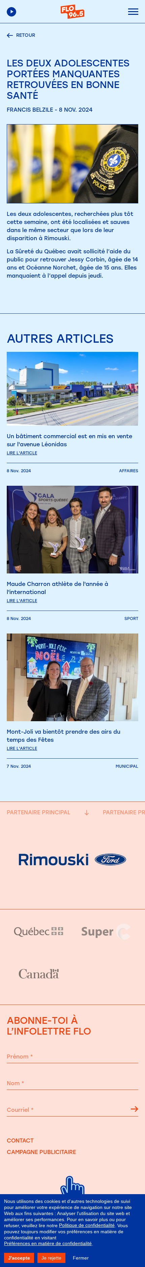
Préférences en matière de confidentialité (48, 1243)
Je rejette (51, 1258)
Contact (20, 1140)
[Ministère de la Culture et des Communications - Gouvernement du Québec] (39, 931)
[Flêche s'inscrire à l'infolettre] (134, 1110)
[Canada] (39, 974)
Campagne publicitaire (41, 1152)
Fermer (81, 1258)
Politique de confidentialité (87, 1225)
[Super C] (106, 931)
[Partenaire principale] (72, 892)
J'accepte (19, 1258)
